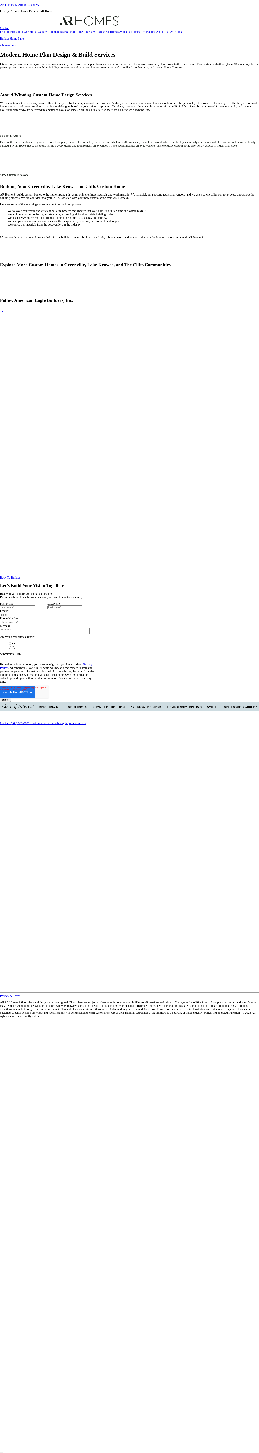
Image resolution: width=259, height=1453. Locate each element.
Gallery (42, 31)
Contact (4, 28)
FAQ (172, 31)
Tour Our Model (27, 31)
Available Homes (129, 31)
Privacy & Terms (10, 996)
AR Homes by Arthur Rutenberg (19, 4)
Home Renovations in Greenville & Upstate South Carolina (212, 707)
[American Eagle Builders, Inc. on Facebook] (1, 310)
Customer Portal (40, 723)
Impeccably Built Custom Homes (62, 707)
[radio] (50, 643)
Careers (81, 723)
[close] (1, 1452)
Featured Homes (74, 31)
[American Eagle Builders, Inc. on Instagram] (5, 310)
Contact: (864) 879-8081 (15, 723)
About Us (162, 31)
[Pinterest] (129, 989)
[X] (10, 728)
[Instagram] (5, 728)
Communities (56, 31)
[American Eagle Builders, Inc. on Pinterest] (129, 570)
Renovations (147, 31)
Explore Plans (8, 31)
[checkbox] (46, 645)
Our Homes (111, 31)
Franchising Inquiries (63, 723)
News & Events (94, 31)
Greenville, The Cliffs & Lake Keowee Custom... (126, 707)
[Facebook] (1, 728)
